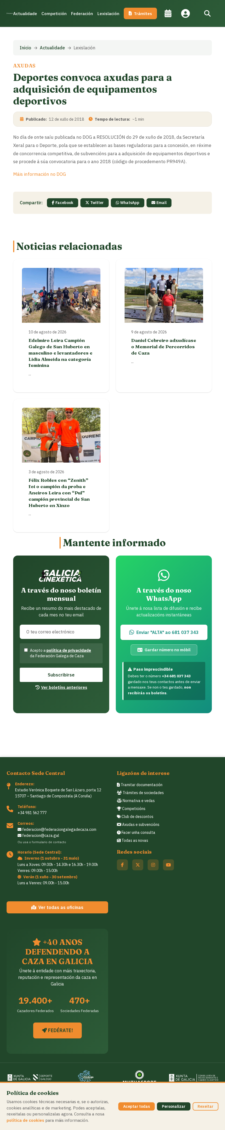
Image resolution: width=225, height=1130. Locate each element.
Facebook (64, 202)
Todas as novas (134, 840)
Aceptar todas (136, 1106)
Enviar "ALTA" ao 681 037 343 (167, 632)
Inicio (25, 47)
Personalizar (173, 1106)
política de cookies (25, 1120)
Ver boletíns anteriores (64, 687)
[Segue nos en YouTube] (168, 864)
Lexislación (108, 13)
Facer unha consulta (138, 832)
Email (161, 202)
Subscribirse (61, 675)
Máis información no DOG (39, 174)
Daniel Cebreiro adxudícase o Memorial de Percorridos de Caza (163, 346)
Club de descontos (137, 816)
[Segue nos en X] (137, 864)
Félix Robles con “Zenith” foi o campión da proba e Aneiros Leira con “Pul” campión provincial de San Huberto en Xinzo (59, 492)
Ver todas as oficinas (60, 907)
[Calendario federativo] (168, 13)
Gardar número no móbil (167, 649)
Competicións (133, 808)
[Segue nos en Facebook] (122, 864)
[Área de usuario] (185, 13)
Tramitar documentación (141, 784)
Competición (54, 13)
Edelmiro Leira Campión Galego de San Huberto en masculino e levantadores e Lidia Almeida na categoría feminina (60, 352)
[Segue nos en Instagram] (153, 864)
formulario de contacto (49, 842)
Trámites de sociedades (143, 792)
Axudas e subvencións (140, 824)
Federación (82, 13)
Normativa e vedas (138, 800)
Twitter (97, 202)
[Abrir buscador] (207, 13)
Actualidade (25, 13)
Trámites (143, 13)
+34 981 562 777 (32, 812)
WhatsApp (129, 202)
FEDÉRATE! (60, 1030)
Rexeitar (205, 1106)
